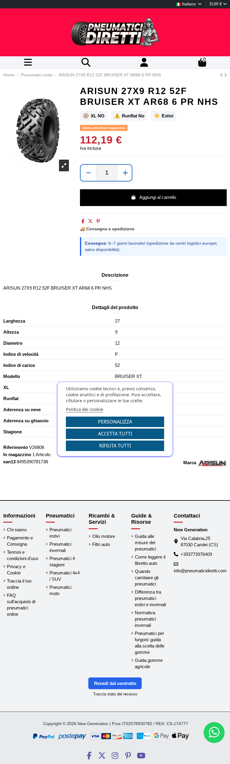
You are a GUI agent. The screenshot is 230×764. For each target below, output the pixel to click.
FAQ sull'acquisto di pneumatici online (21, 605)
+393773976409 (196, 554)
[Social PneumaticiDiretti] (89, 755)
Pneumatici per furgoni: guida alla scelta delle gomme (149, 643)
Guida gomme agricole (149, 663)
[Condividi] (82, 221)
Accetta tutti (115, 433)
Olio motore (103, 536)
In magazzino (17, 454)
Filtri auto (101, 544)
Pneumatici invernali (60, 547)
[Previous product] (222, 75)
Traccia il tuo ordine (19, 584)
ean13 (9, 461)
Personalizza (115, 421)
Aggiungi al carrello (157, 197)
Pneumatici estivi (60, 532)
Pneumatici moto (60, 590)
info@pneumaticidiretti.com (200, 570)
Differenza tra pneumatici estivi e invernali (150, 598)
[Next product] (225, 75)
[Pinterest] (98, 221)
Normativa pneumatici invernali (145, 619)
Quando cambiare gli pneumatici (146, 577)
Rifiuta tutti (115, 445)
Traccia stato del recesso (115, 694)
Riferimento (15, 447)
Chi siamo (17, 529)
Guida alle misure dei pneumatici (145, 542)
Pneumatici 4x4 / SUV (64, 576)
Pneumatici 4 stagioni (62, 561)
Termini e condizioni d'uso (22, 555)
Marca (189, 462)
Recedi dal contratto (115, 683)
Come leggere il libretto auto (150, 560)
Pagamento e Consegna (20, 541)
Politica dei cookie (84, 409)
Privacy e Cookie (16, 569)
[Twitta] (90, 221)
